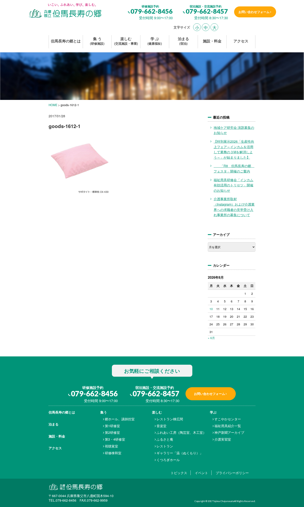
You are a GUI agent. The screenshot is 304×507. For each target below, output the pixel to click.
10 (211, 309)
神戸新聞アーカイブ (229, 432)
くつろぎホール (168, 459)
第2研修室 (112, 432)
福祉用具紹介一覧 (227, 425)
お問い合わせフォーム (253, 12)
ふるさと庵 (165, 439)
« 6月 (211, 338)
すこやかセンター (227, 419)
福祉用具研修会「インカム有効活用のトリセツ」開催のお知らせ (233, 185)
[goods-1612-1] (64, 11)
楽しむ (126, 41)
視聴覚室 (111, 446)
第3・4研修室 (115, 439)
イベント (201, 472)
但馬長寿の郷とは (66, 41)
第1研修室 (112, 425)
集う (103, 412)
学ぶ (213, 412)
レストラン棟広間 (170, 419)
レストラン (165, 446)
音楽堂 (161, 425)
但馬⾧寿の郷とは (62, 412)
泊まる (183, 41)
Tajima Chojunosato (223, 501)
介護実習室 (222, 439)
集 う (97, 41)
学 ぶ (154, 41)
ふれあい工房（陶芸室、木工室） (181, 432)
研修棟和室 (113, 453)
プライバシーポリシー (232, 472)
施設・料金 (212, 41)
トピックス (179, 472)
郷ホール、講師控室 (120, 419)
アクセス (240, 41)
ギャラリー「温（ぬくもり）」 (180, 453)
